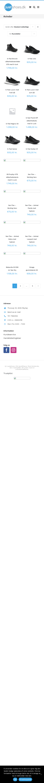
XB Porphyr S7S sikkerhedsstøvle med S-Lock (12, 177)
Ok (15, 779)
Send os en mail (14, 312)
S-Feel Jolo (32, 59)
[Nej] (41, 774)
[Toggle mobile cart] (30, 7)
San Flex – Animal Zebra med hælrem (12, 239)
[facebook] (6, 350)
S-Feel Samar (12, 149)
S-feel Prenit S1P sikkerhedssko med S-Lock (32, 120)
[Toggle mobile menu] (38, 7)
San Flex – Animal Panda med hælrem (31, 208)
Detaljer (9, 53)
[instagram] (13, 350)
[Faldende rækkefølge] (38, 26)
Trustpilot (8, 373)
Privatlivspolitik (25, 779)
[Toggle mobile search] (34, 7)
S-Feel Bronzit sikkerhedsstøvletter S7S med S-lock (12, 61)
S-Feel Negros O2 (12, 124)
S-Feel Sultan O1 (32, 149)
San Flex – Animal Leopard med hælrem (31, 239)
